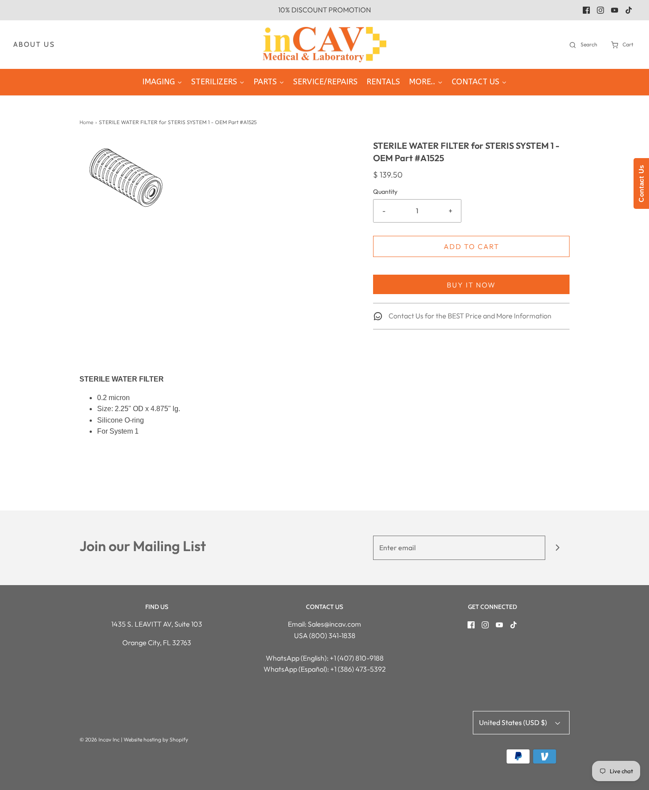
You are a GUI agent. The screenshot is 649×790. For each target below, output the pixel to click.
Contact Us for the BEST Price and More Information (469, 315)
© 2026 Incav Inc (99, 739)
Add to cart (471, 246)
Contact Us (641, 183)
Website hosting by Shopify (156, 739)
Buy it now (471, 284)
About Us (34, 44)
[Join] (557, 548)
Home (86, 122)
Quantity (385, 192)
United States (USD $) (513, 722)
